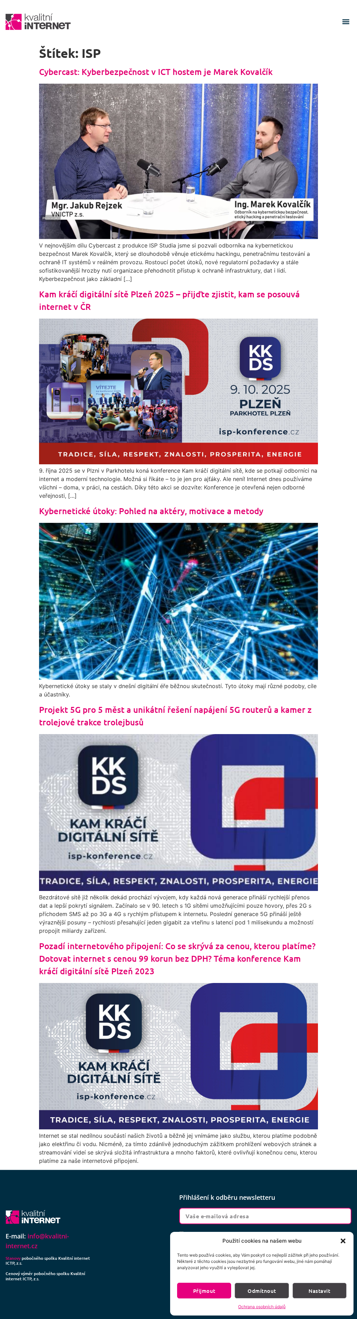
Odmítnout (262, 1290)
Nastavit (319, 1290)
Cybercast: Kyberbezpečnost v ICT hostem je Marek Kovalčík (156, 71)
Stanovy (13, 1258)
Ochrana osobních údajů (262, 1306)
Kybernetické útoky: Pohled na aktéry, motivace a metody (151, 510)
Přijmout (204, 1290)
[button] (343, 1240)
